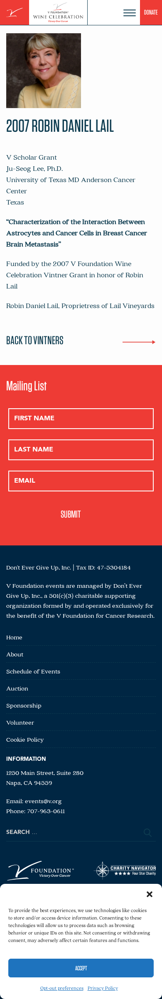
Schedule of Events (33, 671)
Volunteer (20, 722)
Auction (17, 688)
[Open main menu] (129, 13)
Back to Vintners (35, 340)
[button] (149, 894)
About (14, 654)
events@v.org (43, 801)
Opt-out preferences (61, 988)
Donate (151, 12)
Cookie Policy (25, 739)
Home (14, 637)
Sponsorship (24, 705)
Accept (81, 968)
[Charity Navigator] (124, 872)
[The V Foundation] (14, 12)
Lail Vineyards (132, 305)
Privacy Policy (103, 988)
